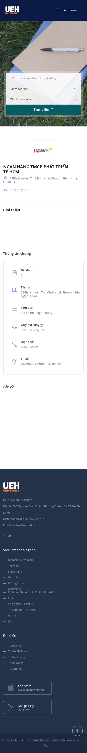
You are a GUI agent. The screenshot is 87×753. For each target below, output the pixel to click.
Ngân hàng (15, 572)
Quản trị (13, 621)
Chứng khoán (16, 583)
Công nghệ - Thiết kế (21, 604)
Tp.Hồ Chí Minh (18, 651)
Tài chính (13, 566)
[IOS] (43, 688)
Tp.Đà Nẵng (15, 663)
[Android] (43, 708)
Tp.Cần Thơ (15, 669)
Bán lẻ (12, 615)
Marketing (14, 589)
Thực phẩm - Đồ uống (21, 610)
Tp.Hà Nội (14, 645)
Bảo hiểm (14, 577)
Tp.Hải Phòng (16, 657)
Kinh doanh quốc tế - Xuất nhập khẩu (31, 592)
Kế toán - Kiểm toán (20, 560)
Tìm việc (42, 109)
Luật (11, 598)
